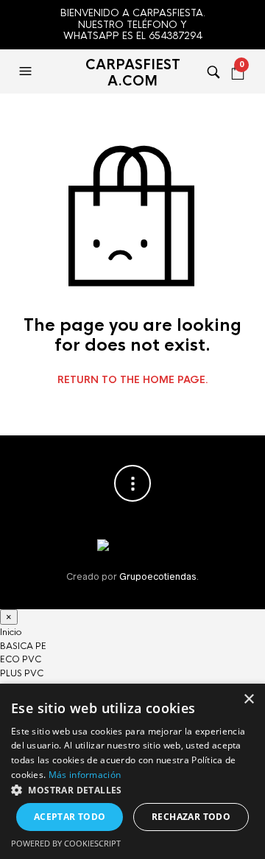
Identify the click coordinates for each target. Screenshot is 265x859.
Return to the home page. (132, 380)
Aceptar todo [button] (70, 816)
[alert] (132, 771)
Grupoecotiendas (157, 576)
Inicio (10, 632)
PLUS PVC (21, 673)
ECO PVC (20, 659)
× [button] (248, 699)
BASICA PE (23, 646)
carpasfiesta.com (132, 73)
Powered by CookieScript (66, 843)
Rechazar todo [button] (191, 816)
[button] (132, 789)
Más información (85, 774)
